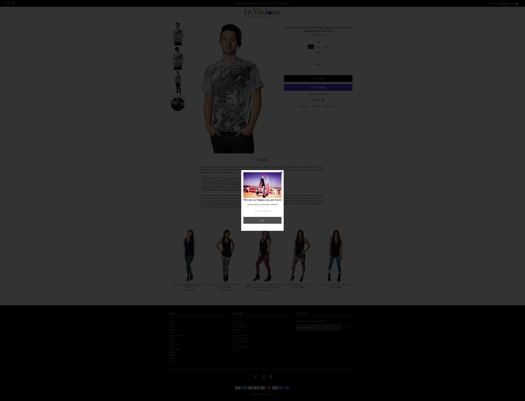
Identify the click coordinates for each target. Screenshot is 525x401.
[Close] (281, 172)
